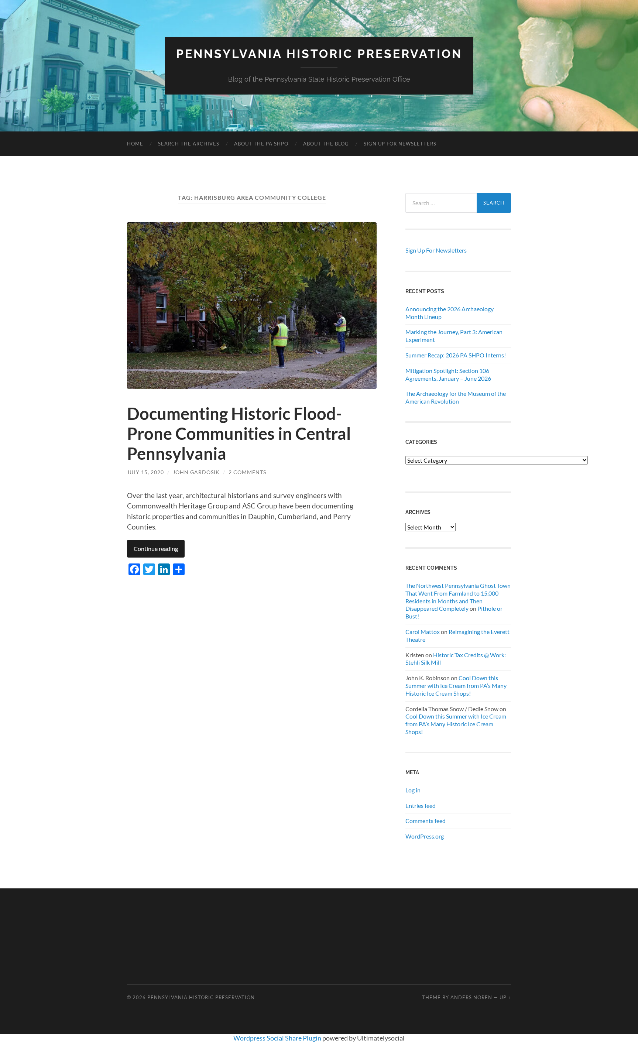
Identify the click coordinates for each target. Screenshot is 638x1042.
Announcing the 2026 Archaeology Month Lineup (449, 312)
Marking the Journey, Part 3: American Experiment (453, 335)
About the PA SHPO (261, 144)
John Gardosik (196, 472)
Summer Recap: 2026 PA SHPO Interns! (455, 355)
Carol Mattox (422, 631)
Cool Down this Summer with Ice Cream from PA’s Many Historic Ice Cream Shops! (456, 685)
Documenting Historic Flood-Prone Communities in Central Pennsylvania (239, 433)
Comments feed (425, 820)
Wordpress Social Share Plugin (277, 1038)
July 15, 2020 (145, 472)
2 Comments (247, 472)
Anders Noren (471, 997)
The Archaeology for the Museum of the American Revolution (455, 397)
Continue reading (156, 548)
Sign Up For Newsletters (400, 144)
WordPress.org (424, 836)
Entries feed (420, 805)
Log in (413, 790)
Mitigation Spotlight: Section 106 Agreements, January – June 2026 (448, 374)
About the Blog (326, 144)
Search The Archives (188, 144)
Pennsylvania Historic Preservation (319, 54)
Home (135, 144)
